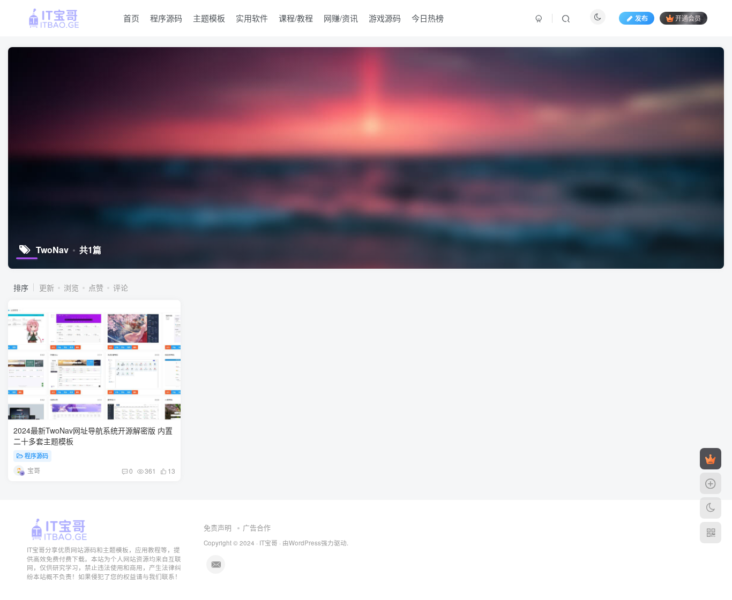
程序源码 (166, 18)
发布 (641, 17)
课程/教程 (296, 18)
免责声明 (217, 527)
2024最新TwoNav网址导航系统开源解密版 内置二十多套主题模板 (93, 435)
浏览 (71, 287)
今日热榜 (428, 18)
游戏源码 (385, 18)
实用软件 (252, 18)
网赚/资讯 (341, 18)
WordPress (305, 542)
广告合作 (257, 527)
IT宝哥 (268, 542)
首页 (131, 18)
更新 (46, 287)
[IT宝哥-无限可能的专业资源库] (60, 528)
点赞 (95, 287)
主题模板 (209, 18)
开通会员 (688, 17)
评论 (120, 287)
